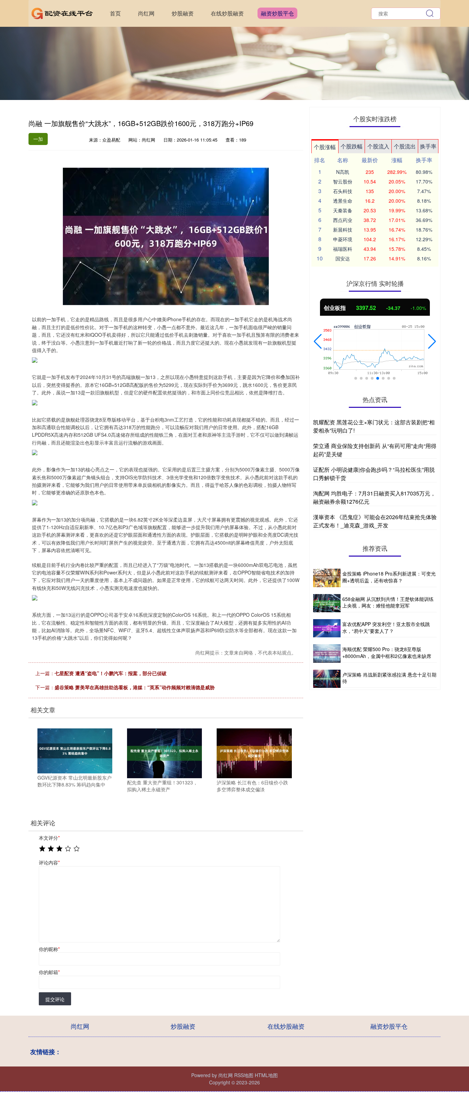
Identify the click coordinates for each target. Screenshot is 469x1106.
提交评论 (55, 999)
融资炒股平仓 (277, 13)
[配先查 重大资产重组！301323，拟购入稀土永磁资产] (164, 752)
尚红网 (146, 13)
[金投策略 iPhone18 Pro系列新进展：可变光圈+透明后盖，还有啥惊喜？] (327, 578)
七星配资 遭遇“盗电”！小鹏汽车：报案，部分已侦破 (111, 673)
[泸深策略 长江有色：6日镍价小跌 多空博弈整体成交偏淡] (254, 752)
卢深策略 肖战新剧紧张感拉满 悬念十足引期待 (389, 678)
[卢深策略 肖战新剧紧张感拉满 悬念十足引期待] (327, 679)
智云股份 (342, 181)
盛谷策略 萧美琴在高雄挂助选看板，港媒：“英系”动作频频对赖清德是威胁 (135, 687)
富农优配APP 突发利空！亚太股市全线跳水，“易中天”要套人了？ (386, 627)
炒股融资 (183, 13)
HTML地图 (266, 1075)
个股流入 (378, 146)
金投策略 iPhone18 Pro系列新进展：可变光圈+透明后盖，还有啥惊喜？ (389, 577)
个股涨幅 (325, 147)
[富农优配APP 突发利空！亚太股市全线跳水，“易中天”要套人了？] (327, 628)
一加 (38, 138)
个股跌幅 (352, 146)
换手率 (428, 146)
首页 (115, 13)
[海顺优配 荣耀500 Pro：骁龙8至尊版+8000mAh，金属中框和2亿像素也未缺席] (327, 653)
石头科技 (342, 191)
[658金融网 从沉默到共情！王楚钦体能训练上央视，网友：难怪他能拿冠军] (327, 603)
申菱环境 (342, 239)
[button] (317, 341)
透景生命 (342, 200)
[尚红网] (62, 12)
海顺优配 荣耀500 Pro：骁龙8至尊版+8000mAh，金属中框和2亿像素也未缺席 (386, 652)
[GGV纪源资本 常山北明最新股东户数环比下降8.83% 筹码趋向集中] (74, 750)
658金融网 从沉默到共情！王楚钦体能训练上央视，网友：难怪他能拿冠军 (388, 602)
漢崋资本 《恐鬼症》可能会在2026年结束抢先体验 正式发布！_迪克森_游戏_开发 (375, 521)
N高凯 (342, 171)
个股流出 (405, 146)
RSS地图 (243, 1075)
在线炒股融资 (227, 13)
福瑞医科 (342, 248)
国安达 (342, 258)
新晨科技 (342, 229)
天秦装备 (342, 210)
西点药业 (342, 219)
